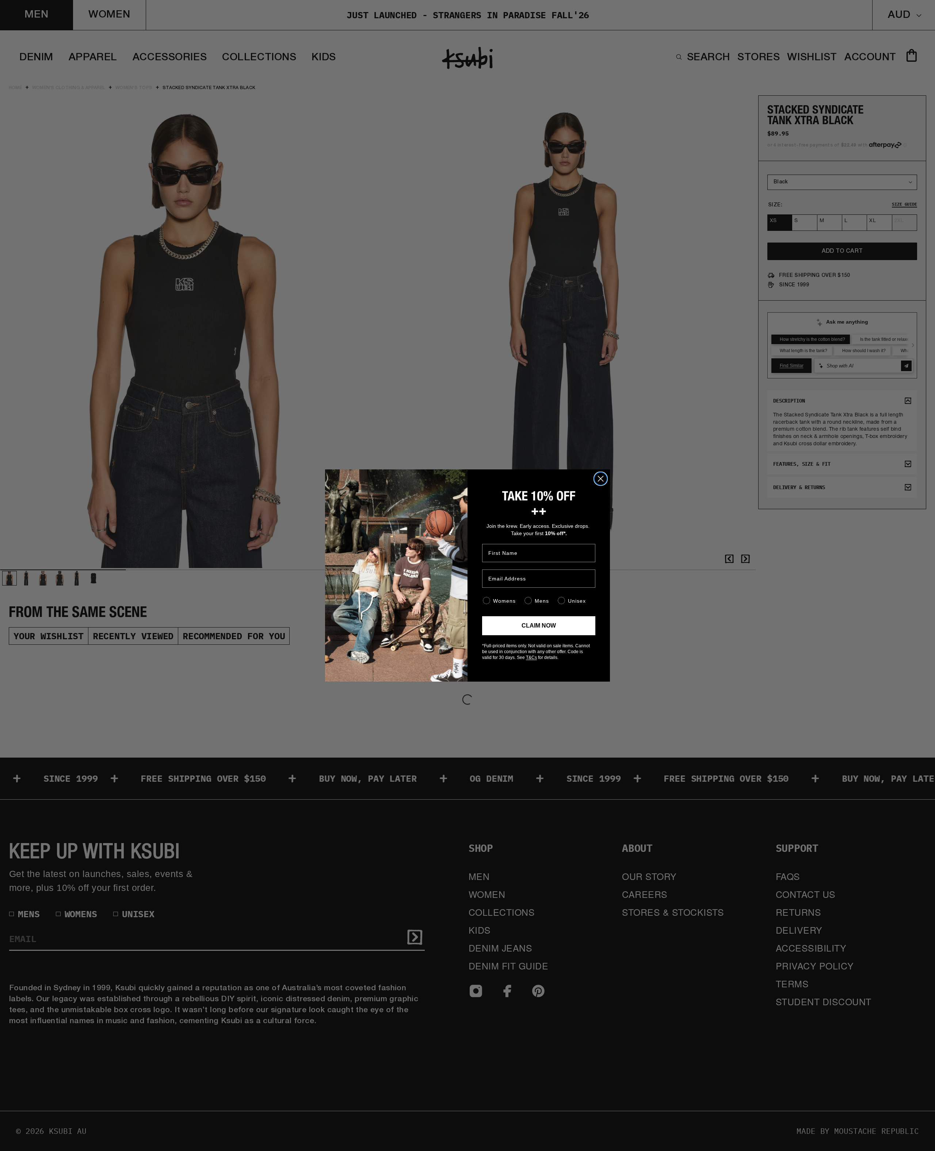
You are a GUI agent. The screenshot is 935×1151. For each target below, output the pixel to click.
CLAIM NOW (539, 625)
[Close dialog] (600, 478)
